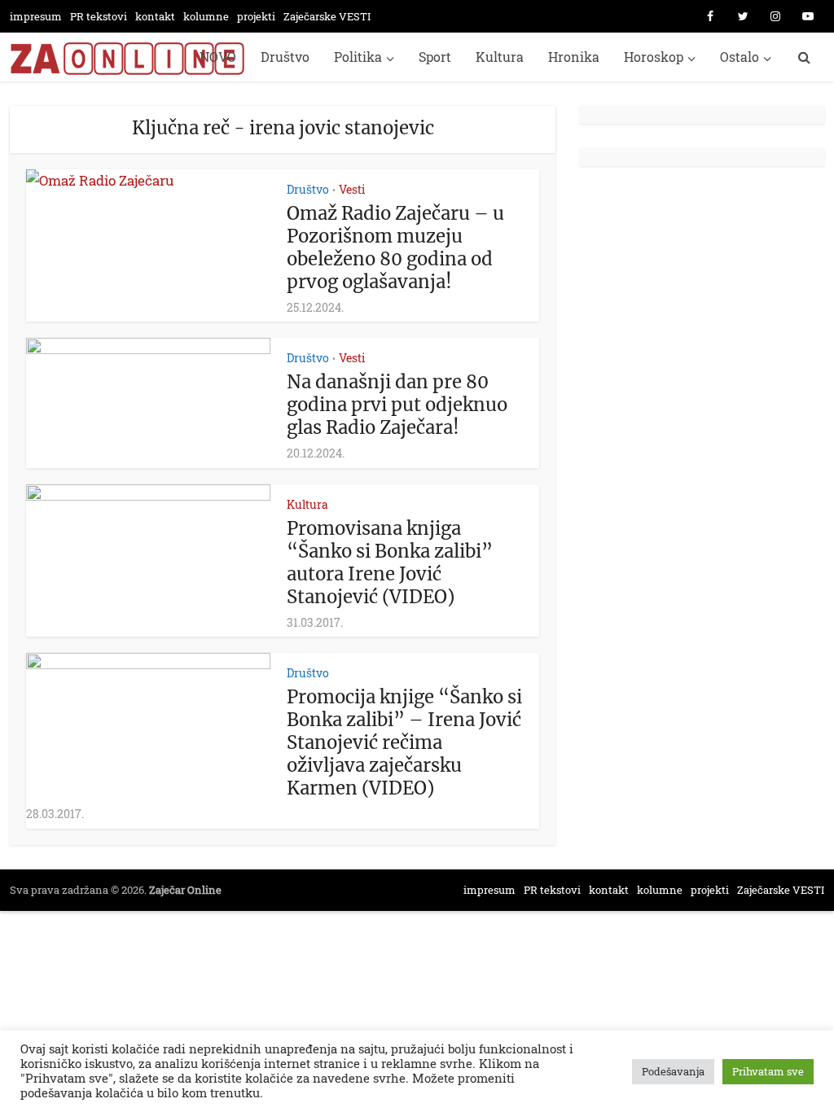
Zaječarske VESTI (327, 16)
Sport (435, 56)
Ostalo (739, 56)
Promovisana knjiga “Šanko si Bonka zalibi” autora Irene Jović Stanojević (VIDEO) (390, 562)
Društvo (285, 56)
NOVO (218, 56)
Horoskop (653, 56)
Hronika (573, 56)
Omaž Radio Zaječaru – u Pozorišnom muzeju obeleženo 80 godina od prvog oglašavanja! (395, 247)
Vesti (352, 189)
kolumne (206, 16)
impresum (36, 16)
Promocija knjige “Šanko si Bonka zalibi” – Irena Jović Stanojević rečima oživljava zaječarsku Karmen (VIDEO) (404, 742)
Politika (358, 56)
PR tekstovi (98, 16)
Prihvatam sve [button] (768, 1071)
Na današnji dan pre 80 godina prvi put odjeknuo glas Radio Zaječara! (397, 404)
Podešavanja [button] (673, 1071)
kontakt (155, 16)
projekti (256, 16)
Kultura (500, 56)
